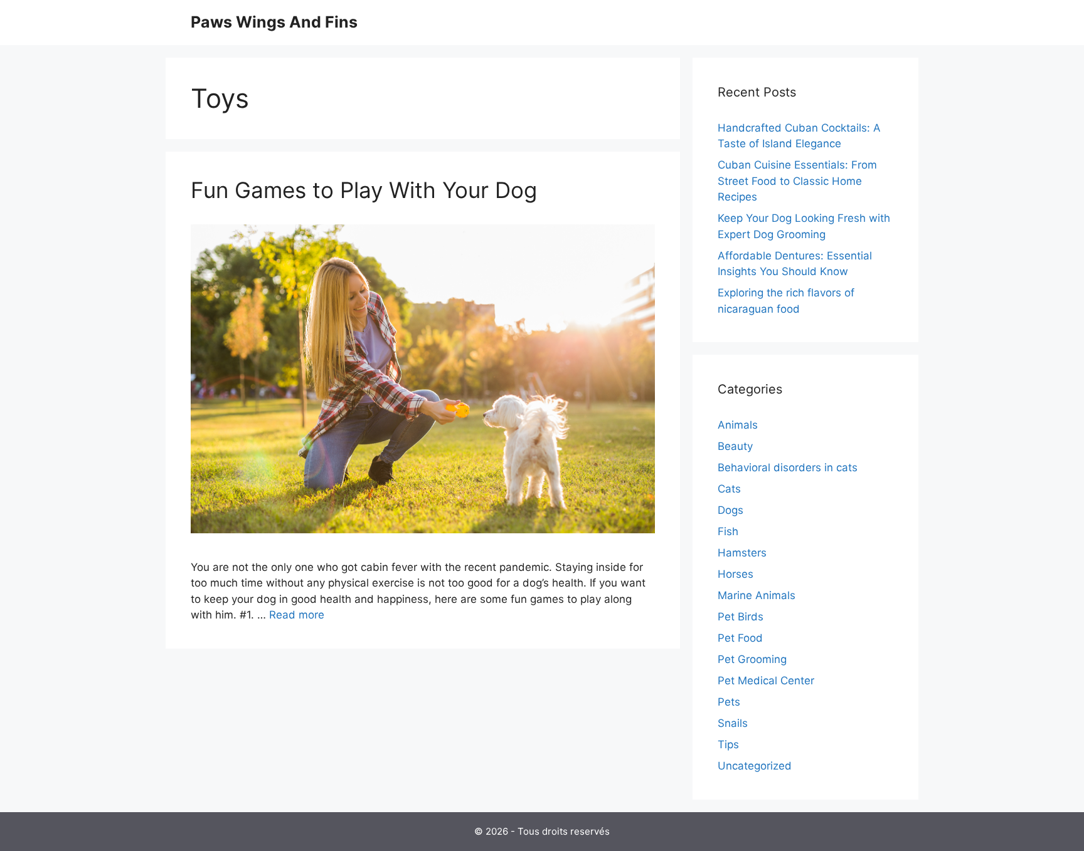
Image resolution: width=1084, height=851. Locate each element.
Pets (729, 702)
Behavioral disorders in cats (788, 467)
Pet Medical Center (766, 680)
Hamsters (742, 552)
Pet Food (740, 638)
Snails (733, 723)
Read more (296, 614)
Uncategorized (755, 766)
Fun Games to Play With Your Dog (364, 190)
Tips (728, 744)
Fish (728, 531)
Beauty (735, 446)
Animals (738, 425)
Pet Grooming (752, 659)
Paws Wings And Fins (274, 22)
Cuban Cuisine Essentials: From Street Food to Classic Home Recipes (797, 181)
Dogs (730, 510)
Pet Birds (740, 616)
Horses (735, 574)
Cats (729, 489)
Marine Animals (756, 595)
